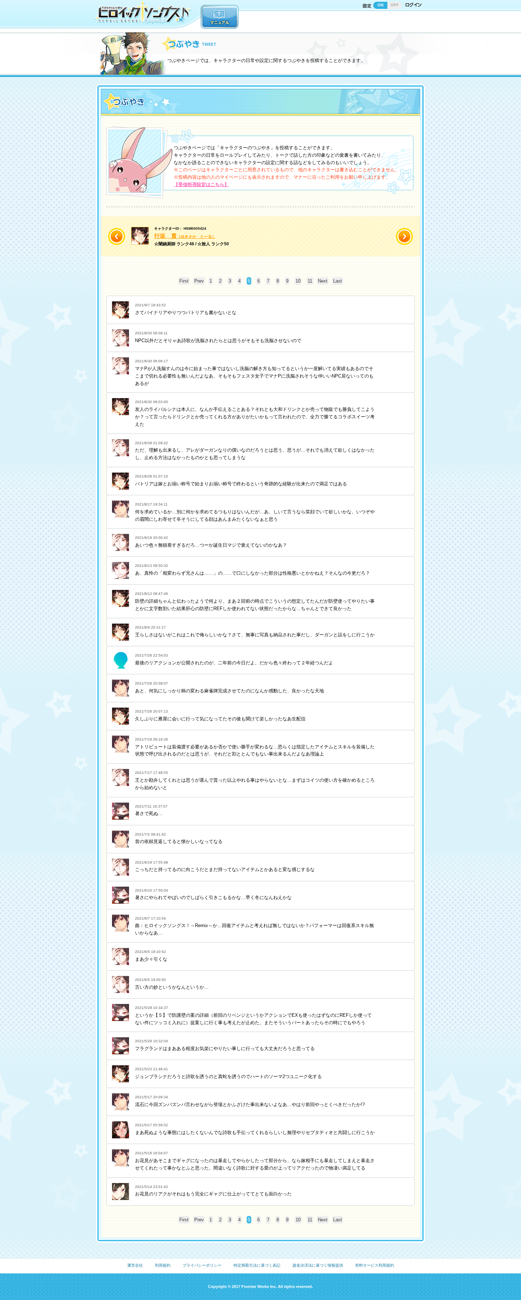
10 (298, 281)
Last (337, 281)
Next (322, 281)
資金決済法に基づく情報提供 (317, 1265)
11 (310, 281)
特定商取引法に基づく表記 (257, 1265)
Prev (199, 281)
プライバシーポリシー (202, 1265)
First (184, 281)
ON (380, 5)
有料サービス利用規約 (374, 1265)
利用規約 (162, 1265)
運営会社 (135, 1265)
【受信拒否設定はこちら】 (201, 184)
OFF (395, 5)
